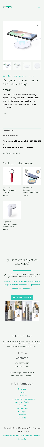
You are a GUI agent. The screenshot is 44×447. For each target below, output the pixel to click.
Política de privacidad (12, 436)
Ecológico (22, 412)
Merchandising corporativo (23, 399)
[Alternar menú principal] (39, 6)
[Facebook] (18, 353)
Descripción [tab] (8, 130)
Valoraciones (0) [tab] (10, 135)
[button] (37, 25)
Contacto (22, 418)
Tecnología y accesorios (23, 76)
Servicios (22, 389)
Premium (22, 415)
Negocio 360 (22, 408)
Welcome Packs (22, 402)
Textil (23, 393)
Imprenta (23, 396)
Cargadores (7, 76)
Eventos (22, 405)
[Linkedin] (26, 353)
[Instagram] (22, 353)
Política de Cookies (31, 436)
